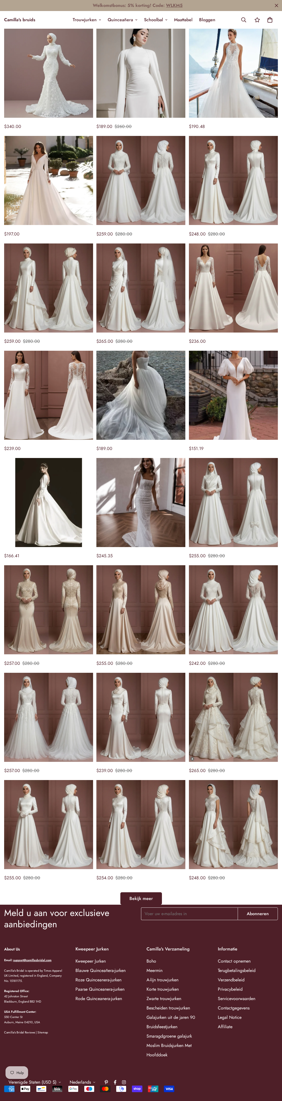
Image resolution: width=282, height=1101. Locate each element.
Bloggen (207, 20)
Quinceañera (120, 20)
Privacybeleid (230, 989)
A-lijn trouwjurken (162, 980)
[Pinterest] (106, 1082)
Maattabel (183, 20)
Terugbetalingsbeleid (237, 970)
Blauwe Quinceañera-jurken (100, 970)
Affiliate (225, 1027)
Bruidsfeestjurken (162, 1027)
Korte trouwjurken (163, 989)
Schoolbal (153, 20)
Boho (151, 961)
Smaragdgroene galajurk (169, 1036)
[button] (270, 20)
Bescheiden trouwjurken (168, 1008)
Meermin (154, 970)
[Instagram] (124, 1082)
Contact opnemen (234, 961)
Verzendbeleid (231, 980)
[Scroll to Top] (271, 1071)
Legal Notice (230, 1017)
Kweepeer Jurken (90, 961)
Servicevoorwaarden (236, 998)
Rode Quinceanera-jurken (98, 998)
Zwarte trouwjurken (164, 998)
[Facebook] (115, 1082)
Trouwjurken (85, 20)
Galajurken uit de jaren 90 (171, 1017)
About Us (12, 949)
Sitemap (42, 1032)
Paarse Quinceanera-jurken (99, 989)
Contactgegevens (234, 1008)
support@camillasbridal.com (32, 960)
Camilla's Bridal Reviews (19, 1032)
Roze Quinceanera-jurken (98, 980)
